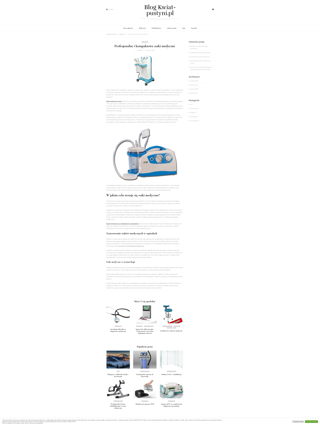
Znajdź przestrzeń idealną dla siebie (200, 52)
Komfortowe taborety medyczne (171, 331)
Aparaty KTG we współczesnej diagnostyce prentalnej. (171, 405)
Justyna (140, 50)
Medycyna (142, 28)
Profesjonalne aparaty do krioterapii (144, 375)
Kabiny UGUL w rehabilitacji (171, 374)
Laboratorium (171, 28)
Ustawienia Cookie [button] (298, 421)
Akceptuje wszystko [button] (311, 421)
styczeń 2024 (194, 85)
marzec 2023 (194, 93)
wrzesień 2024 (194, 81)
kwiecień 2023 (194, 89)
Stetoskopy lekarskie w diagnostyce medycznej (118, 330)
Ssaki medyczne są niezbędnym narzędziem (122, 224)
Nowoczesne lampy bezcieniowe (200, 56)
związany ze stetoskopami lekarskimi (131, 246)
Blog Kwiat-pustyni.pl (160, 10)
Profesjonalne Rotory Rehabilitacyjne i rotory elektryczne (118, 406)
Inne (183, 28)
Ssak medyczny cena (114, 101)
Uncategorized (194, 120)
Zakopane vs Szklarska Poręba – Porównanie (118, 375)
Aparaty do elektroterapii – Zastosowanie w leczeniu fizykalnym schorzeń (144, 331)
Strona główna (128, 28)
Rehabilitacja (156, 28)
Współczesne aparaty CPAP (145, 404)
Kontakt (194, 28)
